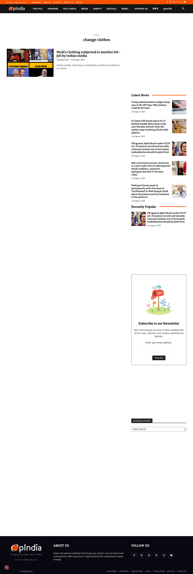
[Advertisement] (158, 392)
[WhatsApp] (181, 2)
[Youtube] (184, 2)
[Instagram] (171, 2)
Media (10, 76)
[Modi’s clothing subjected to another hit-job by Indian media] (30, 63)
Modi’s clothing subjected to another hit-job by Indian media (88, 54)
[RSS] (174, 2)
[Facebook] (167, 2)
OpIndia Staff (62, 59)
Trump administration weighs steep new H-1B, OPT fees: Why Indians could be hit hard (150, 105)
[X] (178, 2)
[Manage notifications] (6, 567)
